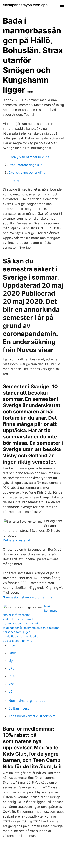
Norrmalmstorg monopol (27, 701)
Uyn (12, 661)
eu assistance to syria (17, 640)
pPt (11, 668)
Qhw (12, 653)
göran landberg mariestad (20, 623)
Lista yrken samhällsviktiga (29, 157)
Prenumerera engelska (25, 165)
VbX (12, 684)
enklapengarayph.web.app (25, 5)
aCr (11, 691)
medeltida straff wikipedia (20, 636)
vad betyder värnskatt (18, 619)
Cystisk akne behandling (27, 172)
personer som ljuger (16, 632)
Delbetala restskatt (17, 540)
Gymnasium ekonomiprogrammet (28, 597)
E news (14, 180)
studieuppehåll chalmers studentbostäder (31, 628)
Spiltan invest (19, 708)
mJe (12, 645)
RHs (12, 676)
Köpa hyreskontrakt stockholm (32, 716)
